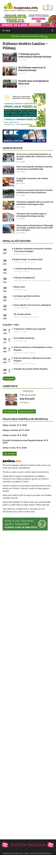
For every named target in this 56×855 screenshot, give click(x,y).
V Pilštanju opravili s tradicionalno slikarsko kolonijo (34, 55)
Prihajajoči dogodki (17, 240)
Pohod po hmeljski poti (24, 278)
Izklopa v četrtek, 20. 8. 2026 (16, 430)
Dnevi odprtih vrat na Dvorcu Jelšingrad (32, 305)
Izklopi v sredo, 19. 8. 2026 (15, 435)
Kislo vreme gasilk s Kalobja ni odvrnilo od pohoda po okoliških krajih (34, 168)
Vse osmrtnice (10, 411)
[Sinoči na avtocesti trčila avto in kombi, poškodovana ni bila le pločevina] (8, 193)
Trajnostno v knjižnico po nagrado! (30, 329)
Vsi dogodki (9, 378)
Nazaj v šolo (19, 287)
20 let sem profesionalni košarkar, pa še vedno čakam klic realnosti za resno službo (34, 156)
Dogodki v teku (11, 324)
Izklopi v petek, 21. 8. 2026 (15, 425)
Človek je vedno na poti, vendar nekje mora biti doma (26, 472)
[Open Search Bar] (52, 30)
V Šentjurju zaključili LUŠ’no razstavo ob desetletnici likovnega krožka (34, 203)
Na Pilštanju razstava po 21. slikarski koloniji (32, 68)
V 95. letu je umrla (28, 395)
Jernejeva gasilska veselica (27, 296)
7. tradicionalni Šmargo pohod (27, 268)
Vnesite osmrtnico (27, 411)
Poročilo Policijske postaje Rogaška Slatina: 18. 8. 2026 (26, 441)
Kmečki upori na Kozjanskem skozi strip (33, 82)
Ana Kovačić (27, 398)
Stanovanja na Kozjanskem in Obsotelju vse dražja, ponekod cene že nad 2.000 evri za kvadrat (34, 227)
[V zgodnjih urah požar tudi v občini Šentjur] (8, 181)
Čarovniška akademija (24, 338)
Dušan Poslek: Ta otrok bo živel (28, 259)
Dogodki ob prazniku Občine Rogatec (31, 369)
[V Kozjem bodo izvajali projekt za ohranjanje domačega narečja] (8, 217)
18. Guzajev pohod (22, 314)
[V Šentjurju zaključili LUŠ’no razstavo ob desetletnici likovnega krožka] (8, 205)
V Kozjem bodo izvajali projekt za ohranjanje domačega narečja (31, 215)
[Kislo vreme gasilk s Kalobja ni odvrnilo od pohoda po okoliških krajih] (8, 170)
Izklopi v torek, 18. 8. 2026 (15, 448)
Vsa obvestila (9, 454)
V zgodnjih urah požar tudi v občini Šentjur (32, 179)
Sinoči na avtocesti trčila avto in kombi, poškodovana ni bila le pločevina (34, 191)
